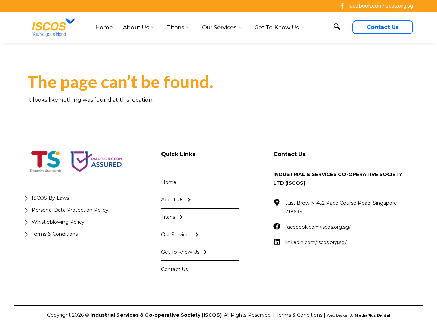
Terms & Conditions (299, 315)
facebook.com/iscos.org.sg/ (318, 227)
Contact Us (174, 269)
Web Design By (358, 315)
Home (104, 27)
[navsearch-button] (337, 27)
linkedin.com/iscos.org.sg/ (316, 242)
